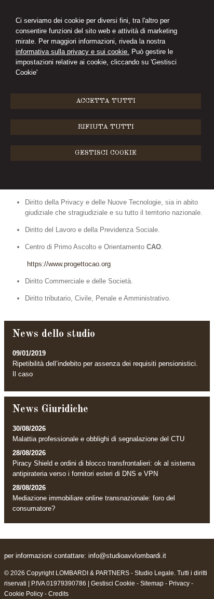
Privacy (179, 583)
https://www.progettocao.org (69, 264)
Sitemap (152, 583)
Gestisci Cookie (113, 583)
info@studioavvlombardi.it (127, 556)
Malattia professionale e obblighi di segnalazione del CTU (98, 439)
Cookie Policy (23, 593)
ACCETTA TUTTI (106, 101)
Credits (58, 593)
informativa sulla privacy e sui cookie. (72, 52)
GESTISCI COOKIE (106, 152)
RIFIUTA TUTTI (106, 127)
